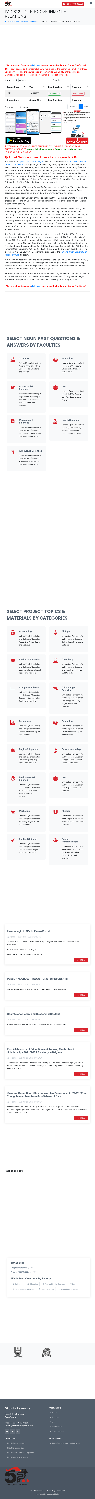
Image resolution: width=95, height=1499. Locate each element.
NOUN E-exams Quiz (15, 1448)
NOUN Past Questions (24, 1272)
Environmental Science (27, 778)
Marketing (24, 811)
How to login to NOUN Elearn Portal (28, 931)
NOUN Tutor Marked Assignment (20, 1452)
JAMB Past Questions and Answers (66, 1443)
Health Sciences (70, 420)
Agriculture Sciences (30, 451)
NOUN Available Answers (17, 1457)
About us (55, 1417)
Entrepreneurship (71, 749)
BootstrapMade (53, 1494)
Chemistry (67, 659)
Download (55, 94)
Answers (76, 87)
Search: (56, 80)
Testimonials (57, 1426)
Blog (53, 1422)
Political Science (28, 839)
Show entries (15, 80)
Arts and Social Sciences (55, 1284)
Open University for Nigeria (32, 161)
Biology (66, 631)
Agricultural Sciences (69, 1289)
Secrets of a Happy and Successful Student (33, 1014)
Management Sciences (26, 421)
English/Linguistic (28, 749)
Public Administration (70, 840)
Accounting (25, 631)
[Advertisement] (47, 47)
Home (54, 1412)
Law (64, 386)
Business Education (29, 659)
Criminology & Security (69, 688)
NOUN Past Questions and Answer (24, 21)
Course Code (12, 87)
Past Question (55, 87)
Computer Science (29, 687)
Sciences (24, 358)
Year (31, 87)
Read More (80, 960)
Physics (66, 811)
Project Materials (22, 1267)
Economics (25, 721)
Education (67, 358)
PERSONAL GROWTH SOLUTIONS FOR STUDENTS (37, 978)
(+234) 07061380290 (74, 4)
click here (35, 65)
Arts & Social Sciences (26, 387)
